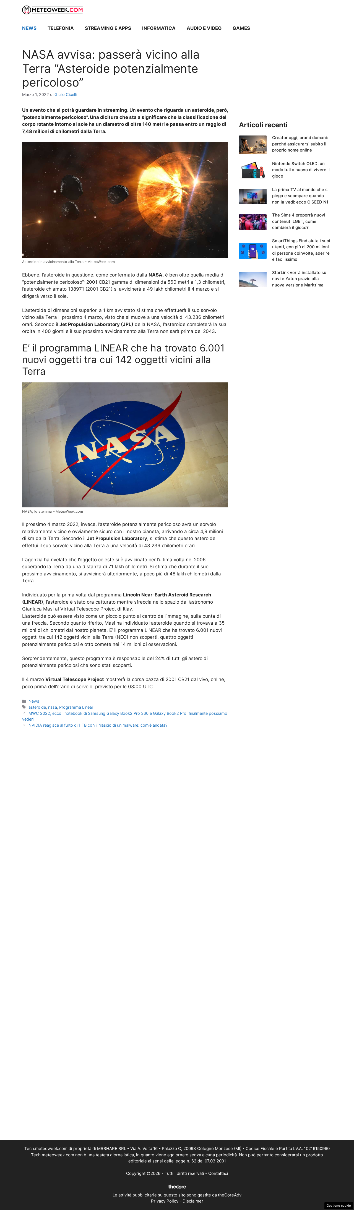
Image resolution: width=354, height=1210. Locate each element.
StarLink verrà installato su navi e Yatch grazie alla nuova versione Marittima (299, 279)
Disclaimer (193, 1201)
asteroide (37, 707)
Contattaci (218, 1173)
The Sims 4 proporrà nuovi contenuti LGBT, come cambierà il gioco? (298, 221)
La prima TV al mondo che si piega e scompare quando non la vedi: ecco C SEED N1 (300, 196)
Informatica (159, 28)
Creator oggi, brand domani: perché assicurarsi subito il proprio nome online (300, 144)
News (29, 28)
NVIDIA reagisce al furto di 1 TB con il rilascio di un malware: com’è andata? (97, 725)
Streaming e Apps (108, 28)
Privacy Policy (164, 1201)
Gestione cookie (339, 1206)
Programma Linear (76, 707)
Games (241, 28)
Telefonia (61, 28)
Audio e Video (204, 28)
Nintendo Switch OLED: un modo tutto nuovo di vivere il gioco (301, 170)
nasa (52, 707)
